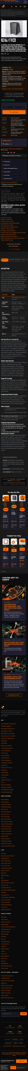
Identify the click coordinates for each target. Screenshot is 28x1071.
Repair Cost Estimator (6, 831)
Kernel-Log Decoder (6, 819)
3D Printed (6, 193)
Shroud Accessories (5, 760)
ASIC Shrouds (4, 753)
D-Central (14, 196)
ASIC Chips (3, 777)
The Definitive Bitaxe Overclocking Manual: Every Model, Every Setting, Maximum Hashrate (12, 607)
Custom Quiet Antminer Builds (8, 926)
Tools (2, 782)
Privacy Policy (4, 968)
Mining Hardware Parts (6, 767)
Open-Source (22, 198)
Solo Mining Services (6, 929)
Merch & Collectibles (6, 784)
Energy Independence (6, 904)
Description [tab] (4, 259)
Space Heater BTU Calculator (8, 846)
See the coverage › (16, 480)
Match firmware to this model (9, 236)
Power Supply (4, 200)
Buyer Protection (5, 956)
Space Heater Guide (6, 863)
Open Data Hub (4, 885)
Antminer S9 (6, 194)
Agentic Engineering (6, 909)
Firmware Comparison (6, 833)
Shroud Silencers (5, 757)
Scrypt (17, 200)
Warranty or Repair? (5, 922)
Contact (3, 951)
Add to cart (15, 112)
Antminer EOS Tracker (6, 828)
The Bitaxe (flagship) (6, 726)
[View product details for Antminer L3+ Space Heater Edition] (14, 498)
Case (22, 194)
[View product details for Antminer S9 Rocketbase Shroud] (14, 542)
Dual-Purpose (4, 197)
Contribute (3, 946)
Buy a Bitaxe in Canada (6, 731)
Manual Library (4, 836)
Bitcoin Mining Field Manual (7, 856)
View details (6, 549)
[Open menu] (24, 6)
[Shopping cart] (20, 6)
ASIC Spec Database (6, 826)
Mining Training (4, 934)
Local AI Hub (4, 907)
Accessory (12, 193)
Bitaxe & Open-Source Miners (8, 736)
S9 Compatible (11, 200)
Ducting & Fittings (5, 755)
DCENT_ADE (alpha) (6, 990)
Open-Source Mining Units (7, 738)
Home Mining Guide (5, 860)
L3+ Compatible (8, 198)
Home (2, 10)
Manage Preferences (21, 1067)
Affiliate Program (5, 948)
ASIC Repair (4, 917)
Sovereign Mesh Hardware (7, 789)
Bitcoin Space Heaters (6, 745)
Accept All (13, 1067)
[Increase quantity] (24, 107)
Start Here (3, 853)
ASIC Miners (4, 743)
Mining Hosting (4, 924)
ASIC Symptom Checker (7, 821)
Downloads (3, 892)
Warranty (3, 961)
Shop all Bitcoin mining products (8, 723)
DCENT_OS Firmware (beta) (7, 980)
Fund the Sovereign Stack (7, 975)
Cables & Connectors (6, 779)
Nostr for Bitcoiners (5, 899)
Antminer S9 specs (6, 217)
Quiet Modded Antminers (7, 748)
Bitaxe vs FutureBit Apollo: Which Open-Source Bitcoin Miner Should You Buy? (14, 644)
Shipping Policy (4, 963)
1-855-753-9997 (16, 249)
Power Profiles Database (7, 824)
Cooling (9, 196)
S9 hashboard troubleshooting (9, 227)
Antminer (18, 193)
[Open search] (16, 6)
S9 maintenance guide (7, 225)
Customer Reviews (5, 941)
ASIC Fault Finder (5, 816)
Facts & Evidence (5, 944)
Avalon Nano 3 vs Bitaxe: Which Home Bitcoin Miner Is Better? (13, 677)
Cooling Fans (4, 765)
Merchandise (16, 198)
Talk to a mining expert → (14, 246)
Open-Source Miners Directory (8, 890)
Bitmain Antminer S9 (6, 219)
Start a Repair (4, 919)
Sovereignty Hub (5, 895)
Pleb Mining (4, 740)
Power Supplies (4, 775)
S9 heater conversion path (8, 230)
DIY (18, 196)
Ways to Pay (4, 958)
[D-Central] (3, 6)
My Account (4, 953)
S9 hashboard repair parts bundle (10, 223)
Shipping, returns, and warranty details (12, 89)
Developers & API (5, 858)
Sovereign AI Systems (6, 787)
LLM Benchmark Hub (6, 887)
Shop (5, 10)
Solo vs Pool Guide (5, 865)
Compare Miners (5, 802)
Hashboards (4, 770)
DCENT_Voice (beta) (6, 992)
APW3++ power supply (7, 228)
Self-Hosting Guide (5, 902)
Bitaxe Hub (3, 873)
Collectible (4, 196)
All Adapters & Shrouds (6, 762)
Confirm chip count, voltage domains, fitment (13, 232)
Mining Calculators (5, 838)
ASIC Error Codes (5, 814)
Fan (9, 197)
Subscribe (23, 1013)
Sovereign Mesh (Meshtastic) (8, 897)
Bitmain (18, 194)
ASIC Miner (12, 194)
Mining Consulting (5, 931)
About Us (3, 939)
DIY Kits (9, 10)
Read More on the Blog (14, 695)
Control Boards (4, 772)
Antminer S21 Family (6, 804)
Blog (2, 877)
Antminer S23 (4, 809)
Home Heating (18, 197)
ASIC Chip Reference (6, 811)
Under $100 (3, 201)
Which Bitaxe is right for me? (8, 728)
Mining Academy (5, 875)
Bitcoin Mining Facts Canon (7, 882)
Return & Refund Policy (6, 966)
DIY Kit (22, 196)
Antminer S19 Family (6, 807)
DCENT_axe (4, 983)
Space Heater (23, 200)
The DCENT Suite (5, 978)
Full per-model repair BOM (8, 234)
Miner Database (5, 799)
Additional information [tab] (15, 259)
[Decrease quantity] (4, 107)
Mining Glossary (5, 880)
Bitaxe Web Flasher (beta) (7, 997)
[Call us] (11, 6)
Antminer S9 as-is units (7, 221)
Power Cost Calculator (6, 843)
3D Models (3, 936)
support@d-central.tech (19, 1046)
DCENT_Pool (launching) (6, 985)
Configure (6, 510)
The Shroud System (5, 750)
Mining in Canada (5, 870)
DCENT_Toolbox (5, 995)
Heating (12, 197)
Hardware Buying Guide (6, 792)
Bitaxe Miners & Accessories (7, 733)
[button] (2, 19)
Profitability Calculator (6, 841)
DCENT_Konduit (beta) (6, 988)
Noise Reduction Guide (6, 868)
